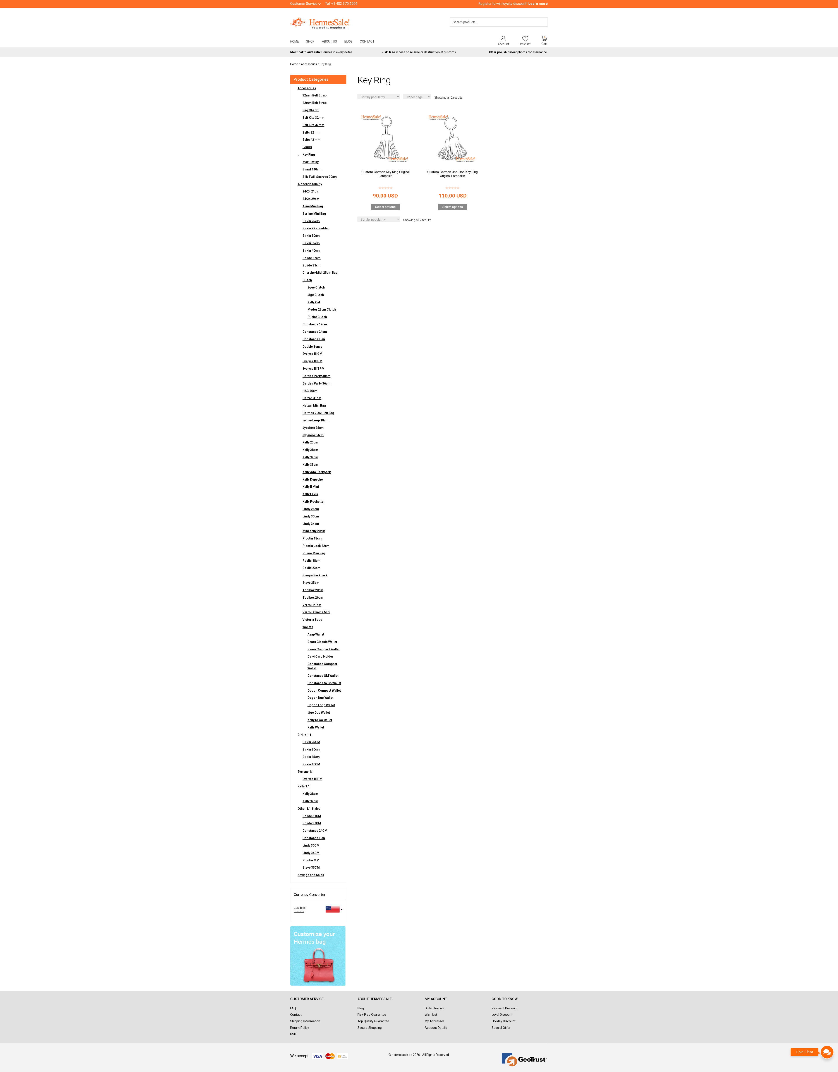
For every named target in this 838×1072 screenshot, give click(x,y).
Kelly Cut (313, 302)
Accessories (309, 64)
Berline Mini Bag (314, 213)
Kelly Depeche (312, 479)
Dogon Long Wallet (321, 705)
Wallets (307, 627)
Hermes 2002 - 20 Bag (318, 413)
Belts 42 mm (311, 139)
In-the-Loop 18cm (315, 420)
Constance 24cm (314, 331)
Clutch (307, 280)
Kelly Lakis (310, 494)
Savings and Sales (311, 875)
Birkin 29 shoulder (315, 228)
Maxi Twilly (310, 162)
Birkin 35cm (311, 243)
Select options (385, 207)
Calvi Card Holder (320, 656)
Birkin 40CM (311, 764)
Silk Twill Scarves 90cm (319, 177)
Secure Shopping (369, 1028)
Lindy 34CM (310, 853)
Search (538, 27)
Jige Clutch (315, 295)
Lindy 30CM (310, 845)
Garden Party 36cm (316, 383)
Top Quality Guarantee (373, 1021)
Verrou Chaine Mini (316, 612)
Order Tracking (435, 1008)
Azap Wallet (315, 634)
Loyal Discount (502, 1015)
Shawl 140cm (311, 169)
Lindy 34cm (310, 524)
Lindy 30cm (310, 516)
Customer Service (304, 4)
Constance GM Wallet (322, 675)
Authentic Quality (310, 184)
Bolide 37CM (311, 823)
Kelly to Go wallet (319, 720)
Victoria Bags (312, 619)
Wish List (431, 1015)
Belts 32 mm (311, 132)
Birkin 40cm (311, 250)
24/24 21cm (310, 191)
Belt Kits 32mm (313, 117)
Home (294, 41)
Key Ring (308, 154)
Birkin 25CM (311, 742)
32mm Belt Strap (314, 95)
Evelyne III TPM (313, 368)
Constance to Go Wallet (324, 683)
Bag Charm (310, 110)
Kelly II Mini (310, 486)
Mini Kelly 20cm (313, 531)
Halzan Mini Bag (314, 405)
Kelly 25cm (310, 442)
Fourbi (307, 147)
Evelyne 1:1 (306, 771)
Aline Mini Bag (312, 206)
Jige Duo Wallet (318, 712)
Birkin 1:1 (304, 735)
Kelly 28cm (310, 450)
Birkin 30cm (311, 235)
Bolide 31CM (311, 816)
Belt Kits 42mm (313, 125)
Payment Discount (505, 1008)
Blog (348, 41)
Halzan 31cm (311, 398)
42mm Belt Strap (314, 103)
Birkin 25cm (311, 221)
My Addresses (435, 1021)
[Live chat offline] (812, 1054)
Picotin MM (310, 860)
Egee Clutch (316, 287)
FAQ (293, 1008)
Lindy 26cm (310, 509)
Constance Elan (313, 339)
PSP (293, 1034)
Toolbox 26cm (312, 597)
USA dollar (300, 907)
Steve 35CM (311, 867)
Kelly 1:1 (304, 786)
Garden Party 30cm (316, 376)
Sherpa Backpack (315, 575)
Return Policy (299, 1028)
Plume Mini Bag (313, 553)
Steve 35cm (310, 582)
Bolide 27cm (311, 258)
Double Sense (312, 346)
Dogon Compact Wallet (324, 690)
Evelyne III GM (312, 354)
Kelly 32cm (310, 457)
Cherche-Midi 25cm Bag (320, 272)
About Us (329, 41)
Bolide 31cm (311, 265)
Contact (367, 41)
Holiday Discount (503, 1021)
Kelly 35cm (310, 464)
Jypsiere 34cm (313, 435)
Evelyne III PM (312, 361)
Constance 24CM (314, 830)
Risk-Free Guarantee (371, 1015)
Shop (310, 41)
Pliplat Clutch (317, 317)
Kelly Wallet (315, 727)
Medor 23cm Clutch (321, 309)
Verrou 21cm (311, 605)
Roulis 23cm (311, 568)
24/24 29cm (310, 199)
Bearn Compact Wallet (323, 649)
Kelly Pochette (312, 501)
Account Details (436, 1028)
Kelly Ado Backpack (316, 472)
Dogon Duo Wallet (320, 697)
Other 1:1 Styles (309, 808)
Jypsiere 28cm (313, 427)
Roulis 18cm (311, 560)
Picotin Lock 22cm (316, 546)
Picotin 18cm (312, 538)
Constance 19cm (314, 324)
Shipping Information (305, 1021)
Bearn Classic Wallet (322, 642)
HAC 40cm (310, 391)
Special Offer (501, 1028)
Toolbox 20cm (312, 590)
